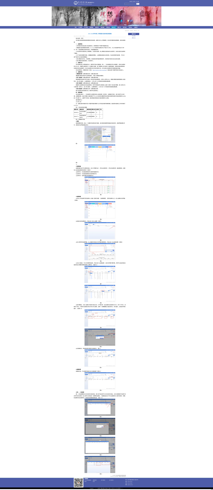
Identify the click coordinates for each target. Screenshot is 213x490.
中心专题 (86, 27)
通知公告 (135, 30)
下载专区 (130, 27)
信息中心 (122, 488)
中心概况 (80, 27)
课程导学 (97, 27)
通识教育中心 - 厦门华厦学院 (84, 3)
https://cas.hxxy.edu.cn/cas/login (99, 70)
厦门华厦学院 (111, 480)
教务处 (85, 481)
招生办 (94, 481)
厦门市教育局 (103, 480)
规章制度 (91, 27)
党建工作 (119, 27)
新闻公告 (113, 27)
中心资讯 (133, 35)
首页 (76, 27)
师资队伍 (108, 27)
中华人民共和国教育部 (87, 480)
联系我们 (131, 1)
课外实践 (124, 27)
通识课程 (102, 27)
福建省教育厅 (95, 480)
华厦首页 (136, 27)
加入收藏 (137, 1)
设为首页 (134, 1)
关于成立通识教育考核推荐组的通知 (120, 475)
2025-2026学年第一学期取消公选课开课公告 (119, 476)
